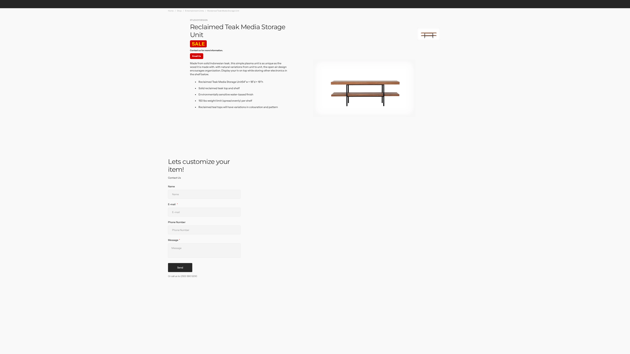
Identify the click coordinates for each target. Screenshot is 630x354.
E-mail (172, 204)
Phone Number (177, 222)
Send (180, 267)
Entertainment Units (194, 11)
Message (173, 240)
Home (171, 11)
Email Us (196, 56)
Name (171, 186)
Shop (179, 11)
